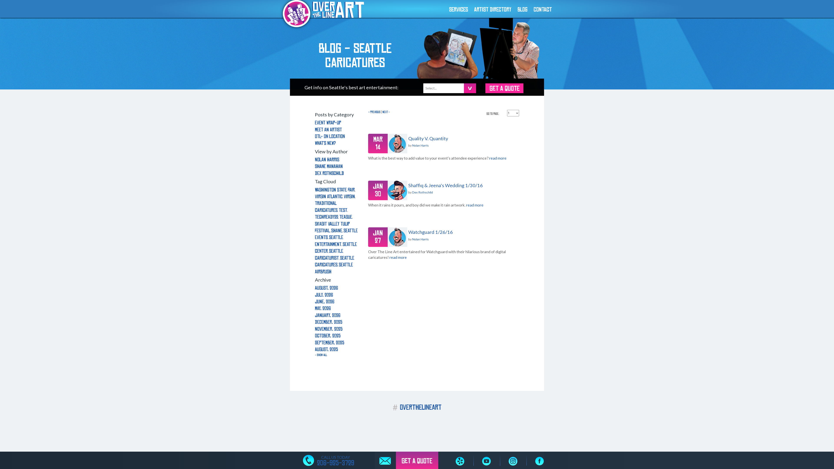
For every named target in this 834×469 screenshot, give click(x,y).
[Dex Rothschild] (397, 190)
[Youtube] (486, 461)
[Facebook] (539, 461)
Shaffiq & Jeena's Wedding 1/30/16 (445, 185)
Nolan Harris (420, 145)
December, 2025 (328, 322)
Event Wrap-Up (328, 123)
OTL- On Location (330, 136)
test (343, 210)
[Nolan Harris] (397, 143)
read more (497, 158)
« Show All (321, 355)
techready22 (326, 217)
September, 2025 (329, 342)
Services (458, 10)
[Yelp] (460, 461)
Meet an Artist (328, 129)
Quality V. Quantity (428, 138)
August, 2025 (326, 349)
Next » (386, 112)
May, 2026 (323, 308)
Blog (523, 10)
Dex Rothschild (422, 192)
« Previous (374, 112)
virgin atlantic (329, 196)
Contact (543, 10)
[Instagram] (513, 461)
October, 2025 (328, 336)
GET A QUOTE (505, 88)
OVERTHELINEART (417, 407)
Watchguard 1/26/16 (430, 232)
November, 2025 (329, 329)
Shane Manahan (329, 166)
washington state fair (335, 190)
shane (336, 230)
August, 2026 (326, 288)
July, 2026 (324, 295)
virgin (349, 196)
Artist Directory (492, 10)
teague (345, 217)
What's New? (325, 143)
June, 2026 (324, 301)
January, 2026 (327, 315)
